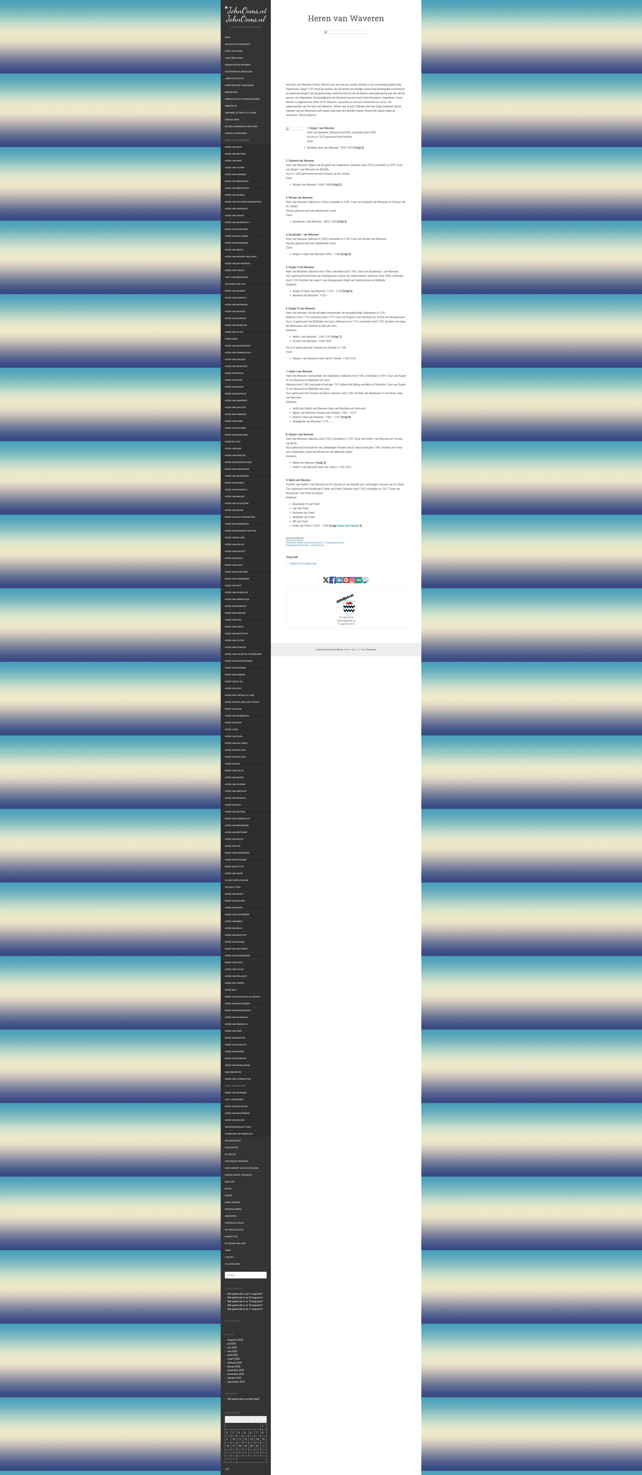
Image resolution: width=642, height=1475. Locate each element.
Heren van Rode (233, 688)
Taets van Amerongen (236, 277)
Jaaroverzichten (234, 78)
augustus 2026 (235, 1339)
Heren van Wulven (234, 1120)
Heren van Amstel (234, 250)
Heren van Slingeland (236, 435)
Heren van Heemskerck (237, 716)
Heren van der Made (235, 428)
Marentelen (231, 92)
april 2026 (232, 1355)
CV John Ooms (232, 1264)
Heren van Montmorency (238, 1010)
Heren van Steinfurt (235, 1058)
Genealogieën (232, 120)
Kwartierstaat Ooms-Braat (239, 85)
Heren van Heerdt (234, 894)
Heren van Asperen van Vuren (240, 257)
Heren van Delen (233, 736)
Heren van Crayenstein (237, 469)
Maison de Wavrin (295, 540)
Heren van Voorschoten (238, 1079)
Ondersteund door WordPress (329, 649)
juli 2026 (231, 1343)
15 (263, 1439)
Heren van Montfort (236, 935)
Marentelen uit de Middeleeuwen (242, 99)
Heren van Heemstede (236, 366)
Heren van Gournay (235, 784)
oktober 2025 (234, 1378)
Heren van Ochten (234, 640)
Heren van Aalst (233, 147)
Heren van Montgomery (237, 1003)
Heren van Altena (234, 387)
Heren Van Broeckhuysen (238, 462)
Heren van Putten (234, 866)
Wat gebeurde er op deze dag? (243, 1399)
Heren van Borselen (235, 394)
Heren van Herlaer (235, 901)
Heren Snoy (231, 990)
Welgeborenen (233, 1141)
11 (239, 1439)
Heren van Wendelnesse (237, 1065)
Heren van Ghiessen (235, 359)
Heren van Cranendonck (238, 352)
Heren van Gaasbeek (235, 414)
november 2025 (235, 1374)
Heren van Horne (234, 421)
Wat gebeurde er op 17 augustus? (245, 1309)
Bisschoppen (231, 1147)
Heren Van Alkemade (235, 174)
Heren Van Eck (232, 764)
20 (251, 1446)
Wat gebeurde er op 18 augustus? (245, 1305)
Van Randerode (233, 1072)
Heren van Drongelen (236, 592)
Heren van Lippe (233, 620)
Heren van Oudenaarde (237, 853)
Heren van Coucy (234, 565)
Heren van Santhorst (236, 949)
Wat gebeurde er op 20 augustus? (245, 1297)
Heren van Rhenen (234, 1051)
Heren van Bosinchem (236, 229)
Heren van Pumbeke (235, 675)
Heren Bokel (231, 339)
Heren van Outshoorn (236, 503)
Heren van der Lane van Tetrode (242, 702)
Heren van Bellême (235, 538)
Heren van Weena (234, 510)
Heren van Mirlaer (235, 496)
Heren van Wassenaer (236, 243)
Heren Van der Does (235, 750)
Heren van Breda (234, 558)
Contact (229, 1257)
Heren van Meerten (235, 1038)
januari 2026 (233, 1366)
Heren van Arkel (233, 161)
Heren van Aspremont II (237, 222)
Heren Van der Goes (235, 757)
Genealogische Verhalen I (238, 1175)
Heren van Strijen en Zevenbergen (243, 654)
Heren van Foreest (235, 270)
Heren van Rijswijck (235, 1045)
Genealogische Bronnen (237, 65)
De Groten (230, 1154)
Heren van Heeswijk (235, 798)
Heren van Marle (234, 921)
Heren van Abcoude (235, 154)
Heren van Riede (233, 723)
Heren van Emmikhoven (237, 599)
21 (257, 1446)
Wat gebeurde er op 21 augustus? (245, 1293)
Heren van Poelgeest (236, 976)
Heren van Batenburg (236, 305)
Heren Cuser (231, 729)
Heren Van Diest (233, 585)
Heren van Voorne (234, 167)
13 (251, 1439)
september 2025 (236, 1381)
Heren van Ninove (234, 839)
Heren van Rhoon (234, 373)
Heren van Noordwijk (236, 1017)
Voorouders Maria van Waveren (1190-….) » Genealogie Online (315, 542)
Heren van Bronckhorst (238, 346)
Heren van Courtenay (236, 572)
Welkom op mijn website (237, 44)
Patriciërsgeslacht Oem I (238, 1127)
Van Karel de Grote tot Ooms (240, 113)
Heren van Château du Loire (239, 695)
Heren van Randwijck (236, 1024)
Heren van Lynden (234, 627)
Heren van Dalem (234, 873)
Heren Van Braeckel (235, 455)
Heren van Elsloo (234, 771)
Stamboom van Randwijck (239, 1134)
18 (239, 1446)
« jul (227, 1468)
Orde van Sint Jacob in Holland (241, 1168)
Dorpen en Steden (234, 1223)
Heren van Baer (233, 448)
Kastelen (229, 1182)
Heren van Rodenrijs (236, 490)
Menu (227, 37)
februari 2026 (234, 1362)
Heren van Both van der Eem (240, 517)
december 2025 (235, 1370)
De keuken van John (235, 1243)
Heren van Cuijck (234, 332)
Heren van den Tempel (236, 743)
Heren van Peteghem (235, 860)
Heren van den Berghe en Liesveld (242, 997)
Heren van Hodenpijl (236, 298)
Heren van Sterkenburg (237, 956)
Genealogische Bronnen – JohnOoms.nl (305, 545)
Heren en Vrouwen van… (238, 140)
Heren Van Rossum (234, 942)
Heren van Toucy (234, 962)
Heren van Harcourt (236, 791)
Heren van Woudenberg (237, 1113)
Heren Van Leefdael (235, 812)
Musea (228, 1189)
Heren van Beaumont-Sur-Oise (240, 531)
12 (245, 1439)
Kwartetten (231, 1236)
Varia (228, 1250)
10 (233, 1439)
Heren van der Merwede (237, 263)
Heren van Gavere (234, 777)
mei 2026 (232, 1351)
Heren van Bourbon (235, 318)
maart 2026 (233, 1359)
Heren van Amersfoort (237, 188)
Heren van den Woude (236, 1106)
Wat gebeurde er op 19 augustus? (245, 1301)
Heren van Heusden (235, 291)
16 (227, 1446)
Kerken (228, 1195)
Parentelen (231, 106)
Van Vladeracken (234, 1099)
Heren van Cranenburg (237, 579)
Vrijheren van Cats (235, 284)
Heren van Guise (233, 709)
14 (257, 1439)
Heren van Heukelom (236, 325)
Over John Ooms (233, 51)
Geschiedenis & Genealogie (238, 72)
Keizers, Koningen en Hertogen (241, 126)
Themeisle (371, 649)
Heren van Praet (233, 1031)
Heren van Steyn (233, 380)
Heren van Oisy (233, 846)
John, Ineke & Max (234, 58)
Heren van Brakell (235, 483)
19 (245, 1446)
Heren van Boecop (234, 544)
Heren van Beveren (235, 311)
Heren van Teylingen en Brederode (243, 202)
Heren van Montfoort (236, 633)
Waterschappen (233, 1209)
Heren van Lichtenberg (237, 914)
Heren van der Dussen (236, 236)
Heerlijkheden (232, 1202)
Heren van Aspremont (236, 209)
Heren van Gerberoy (236, 606)
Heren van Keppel (234, 908)
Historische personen (236, 1161)
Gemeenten (230, 1216)
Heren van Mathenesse (237, 825)
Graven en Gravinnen (236, 133)
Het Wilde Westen (234, 1230)
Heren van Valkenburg (237, 476)
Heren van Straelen (235, 647)
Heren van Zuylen (234, 969)
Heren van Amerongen (236, 181)
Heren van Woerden (235, 668)
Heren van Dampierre (236, 400)
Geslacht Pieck (233, 887)
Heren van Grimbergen (237, 524)
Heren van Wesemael (236, 1093)
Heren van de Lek (234, 681)
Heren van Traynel (235, 983)
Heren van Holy (233, 805)
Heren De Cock (232, 442)
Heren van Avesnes (235, 195)
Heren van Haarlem (235, 613)
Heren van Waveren (235, 1086)
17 (233, 1446)
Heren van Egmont (234, 215)
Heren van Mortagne (236, 832)
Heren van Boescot (235, 551)
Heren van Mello (234, 928)
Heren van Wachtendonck (238, 661)
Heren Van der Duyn (235, 407)
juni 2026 (232, 1347)
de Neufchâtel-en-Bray (236, 880)
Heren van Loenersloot (237, 818)
